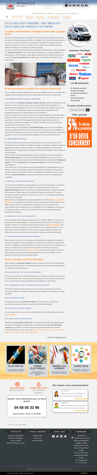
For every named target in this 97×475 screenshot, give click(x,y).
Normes (40, 17)
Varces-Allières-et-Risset (41, 330)
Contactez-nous (37, 435)
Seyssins (35, 332)
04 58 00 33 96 (77, 5)
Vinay (22, 332)
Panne (30, 17)
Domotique (53, 17)
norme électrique (78, 98)
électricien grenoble (79, 88)
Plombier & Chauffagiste (16, 438)
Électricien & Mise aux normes (16, 443)
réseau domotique (34, 250)
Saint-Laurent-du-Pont (12, 332)
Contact (66, 17)
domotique (76, 100)
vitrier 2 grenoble (66, 469)
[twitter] (57, 437)
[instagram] (61, 437)
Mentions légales (37, 440)
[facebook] (53, 437)
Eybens (27, 332)
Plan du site (37, 438)
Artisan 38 (11, 424)
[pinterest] (65, 437)
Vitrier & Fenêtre (16, 440)
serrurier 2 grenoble (42, 469)
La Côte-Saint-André (57, 330)
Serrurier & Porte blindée (15, 435)
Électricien (17, 17)
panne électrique (54, 225)
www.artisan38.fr (79, 455)
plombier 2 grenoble (54, 469)
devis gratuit (11, 314)
